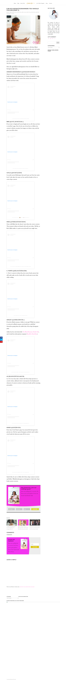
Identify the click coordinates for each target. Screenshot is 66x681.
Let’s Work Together (40, 3)
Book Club (23, 3)
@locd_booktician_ (16, 121)
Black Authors (20, 12)
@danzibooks (16, 427)
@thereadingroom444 (18, 222)
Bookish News (33, 12)
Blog (18, 3)
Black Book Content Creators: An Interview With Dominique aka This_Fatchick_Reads (35, 528)
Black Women (29, 12)
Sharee (8, 12)
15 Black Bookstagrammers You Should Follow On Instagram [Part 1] (11, 528)
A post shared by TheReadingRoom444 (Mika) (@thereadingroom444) (20, 266)
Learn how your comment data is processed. (27, 586)
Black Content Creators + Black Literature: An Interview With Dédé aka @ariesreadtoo (23, 528)
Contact (50, 3)
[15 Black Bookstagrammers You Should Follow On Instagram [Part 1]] (12, 522)
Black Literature (24, 12)
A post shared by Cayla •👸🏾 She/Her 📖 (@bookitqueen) (20, 217)
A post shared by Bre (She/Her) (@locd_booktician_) (20, 168)
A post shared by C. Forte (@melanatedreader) (20, 315)
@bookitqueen (16, 173)
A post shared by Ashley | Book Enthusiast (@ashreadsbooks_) (20, 372)
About (15, 3)
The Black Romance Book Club (31, 332)
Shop (47, 3)
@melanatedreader (19, 271)
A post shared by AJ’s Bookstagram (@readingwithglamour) (20, 423)
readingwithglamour (16, 376)
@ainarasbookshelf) (28, 72)
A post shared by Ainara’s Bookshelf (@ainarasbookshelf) (20, 118)
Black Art (15, 12)
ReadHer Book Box (32, 334)
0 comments (12, 13)
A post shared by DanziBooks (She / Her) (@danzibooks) (20, 472)
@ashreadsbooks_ (18, 320)
